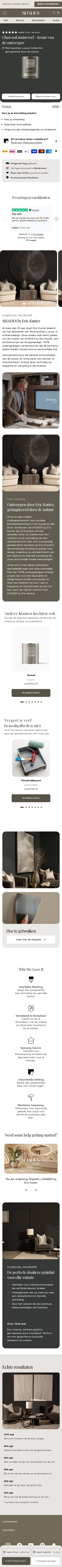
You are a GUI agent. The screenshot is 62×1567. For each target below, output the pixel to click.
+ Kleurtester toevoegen (45, 1561)
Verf (6, 20)
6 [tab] (38, 702)
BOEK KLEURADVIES (48, 4)
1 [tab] (22, 702)
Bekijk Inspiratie (16, 96)
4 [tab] (32, 702)
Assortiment (8, 1530)
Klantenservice (10, 1521)
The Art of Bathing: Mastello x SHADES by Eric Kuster (31, 1181)
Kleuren (20, 20)
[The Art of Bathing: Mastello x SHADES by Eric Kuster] (31, 1159)
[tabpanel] (29, 278)
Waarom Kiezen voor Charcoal (46, 97)
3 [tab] (29, 702)
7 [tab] (41, 702)
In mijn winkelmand (16, 1561)
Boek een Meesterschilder (26, 142)
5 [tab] (35, 702)
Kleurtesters (38, 20)
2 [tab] (26, 702)
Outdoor (57, 20)
